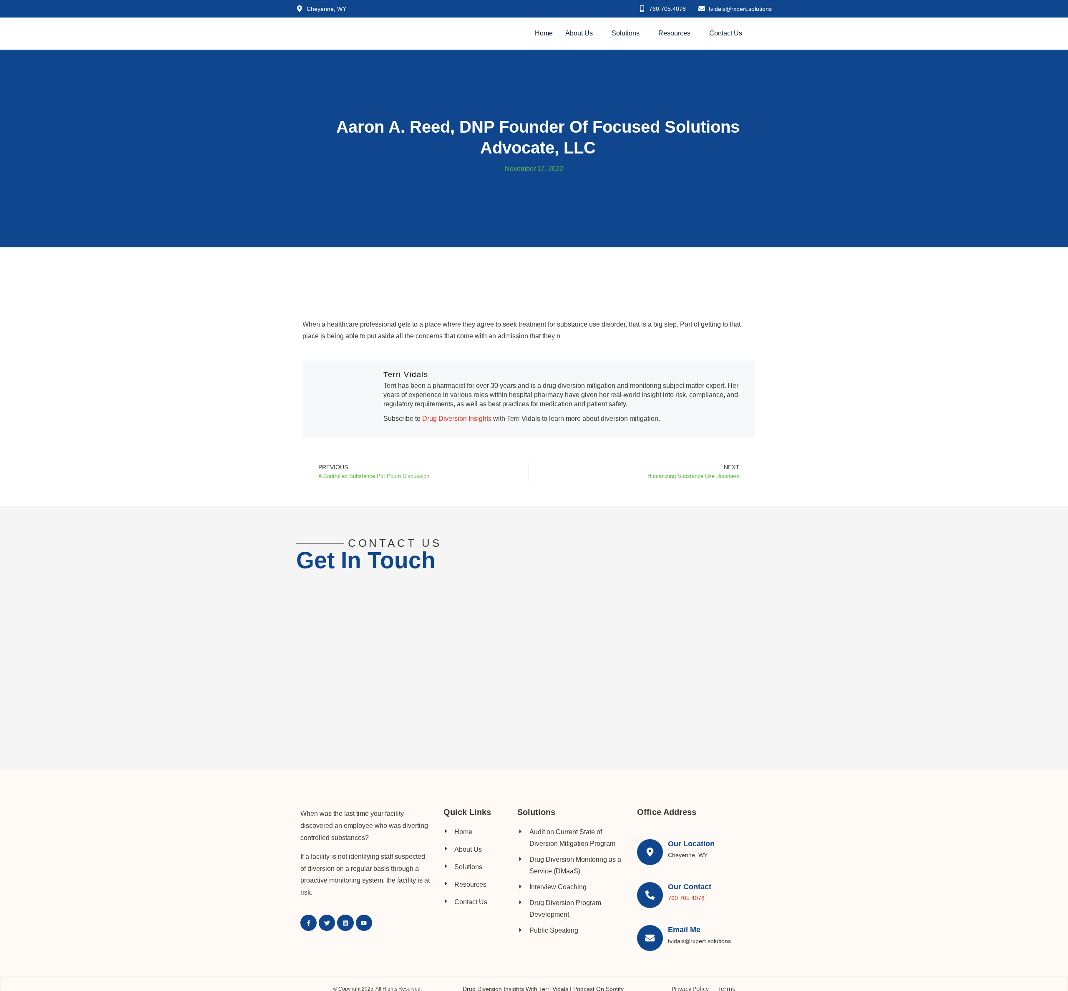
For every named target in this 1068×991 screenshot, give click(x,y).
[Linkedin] (345, 923)
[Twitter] (327, 923)
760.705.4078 (686, 898)
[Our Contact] (650, 895)
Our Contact (689, 887)
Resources (674, 33)
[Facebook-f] (308, 923)
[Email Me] (650, 938)
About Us (579, 33)
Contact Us (725, 33)
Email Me (684, 930)
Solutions (626, 33)
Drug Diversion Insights (457, 418)
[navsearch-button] (767, 34)
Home (544, 33)
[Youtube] (364, 923)
